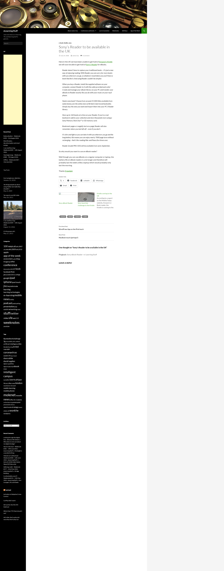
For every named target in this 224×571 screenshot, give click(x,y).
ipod (5, 380)
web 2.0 (16, 318)
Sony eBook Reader (66, 203)
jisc (5, 285)
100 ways (8, 246)
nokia (12, 299)
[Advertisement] (13, 90)
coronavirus (10, 352)
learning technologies (12, 292)
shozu (13, 404)
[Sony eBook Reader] (67, 197)
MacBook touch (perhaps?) (68, 236)
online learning (8, 402)
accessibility (9, 341)
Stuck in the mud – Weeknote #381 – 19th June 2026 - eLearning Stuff (12, 449)
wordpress (7, 413)
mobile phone (9, 391)
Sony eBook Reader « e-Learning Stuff (82, 254)
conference (10, 265)
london (18, 383)
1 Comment (85, 55)
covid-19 (7, 356)
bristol (16, 346)
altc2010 (19, 249)
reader (85, 216)
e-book (61, 43)
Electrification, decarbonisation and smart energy (12, 143)
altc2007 (19, 246)
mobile (18, 295)
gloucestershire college (12, 275)
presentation (9, 306)
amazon (63, 216)
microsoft (13, 385)
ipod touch (16, 282)
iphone (8, 282)
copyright (7, 349)
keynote (10, 286)
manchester (7, 385)
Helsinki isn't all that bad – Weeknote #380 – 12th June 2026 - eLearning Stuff (12, 458)
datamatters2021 (8, 269)
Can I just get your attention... (12, 178)
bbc (20, 344)
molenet (77, 216)
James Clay (75, 55)
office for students (16, 400)
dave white (8, 358)
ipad (12, 277)
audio (14, 259)
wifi (8, 411)
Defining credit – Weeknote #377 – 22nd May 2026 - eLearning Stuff (12, 469)
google (7, 278)
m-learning (9, 295)
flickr (13, 272)
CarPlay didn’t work (10, 500)
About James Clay (73, 31)
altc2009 (12, 249)
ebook (70, 216)
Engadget (69, 171)
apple (6, 252)
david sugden (9, 361)
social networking (10, 309)
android (17, 341)
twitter (14, 313)
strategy (15, 407)
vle (10, 317)
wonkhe (14, 410)
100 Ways (125, 31)
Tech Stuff (8, 490)
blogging (7, 262)
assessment (8, 259)
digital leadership (8, 366)
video (6, 318)
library (6, 383)
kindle (66, 43)
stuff (7, 313)
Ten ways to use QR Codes (11, 195)
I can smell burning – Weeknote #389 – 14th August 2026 (13, 150)
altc (14, 341)
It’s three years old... (10, 231)
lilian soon (12, 383)
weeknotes (12, 322)
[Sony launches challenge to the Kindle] (86, 197)
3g (4, 341)
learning (7, 289)
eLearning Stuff (11, 31)
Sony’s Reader (91, 64)
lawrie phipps (16, 379)
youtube (6, 326)
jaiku (7, 380)
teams (20, 407)
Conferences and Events (87, 31)
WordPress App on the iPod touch (71, 228)
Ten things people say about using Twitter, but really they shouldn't (12, 187)
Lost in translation (104, 31)
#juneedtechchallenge (12, 339)
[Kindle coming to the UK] (106, 200)
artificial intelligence (11, 344)
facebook (7, 272)
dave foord (13, 356)
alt (15, 246)
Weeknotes (115, 31)
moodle (19, 395)
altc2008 (6, 249)
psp (16, 307)
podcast (8, 303)
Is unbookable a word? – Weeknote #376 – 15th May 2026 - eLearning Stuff (12, 478)
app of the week (12, 255)
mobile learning (9, 388)
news (7, 299)
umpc (5, 411)
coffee (12, 262)
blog (18, 259)
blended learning (8, 347)
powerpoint (16, 402)
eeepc (5, 369)
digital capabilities (9, 364)
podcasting (16, 303)
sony (70, 43)
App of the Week (135, 31)
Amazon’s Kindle (105, 62)
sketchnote (7, 407)
